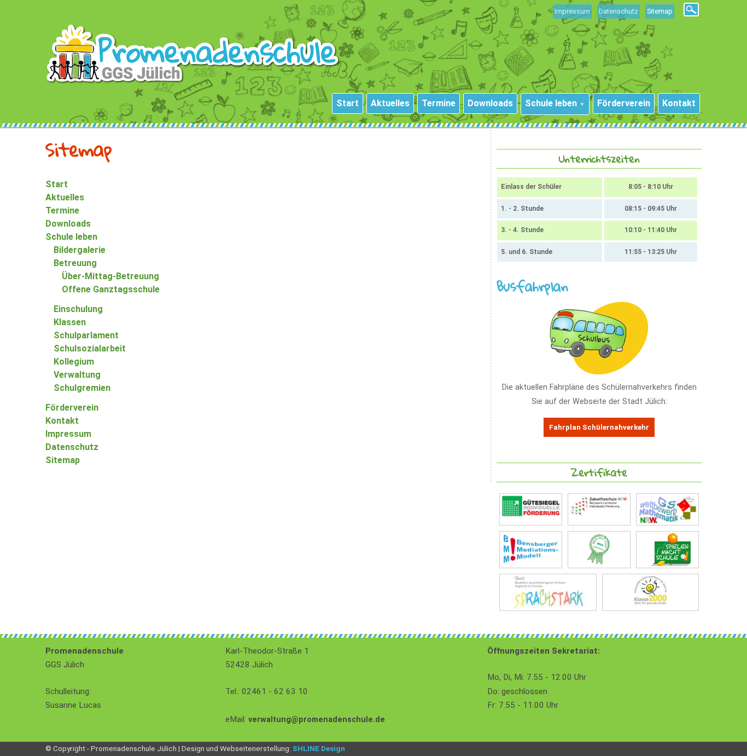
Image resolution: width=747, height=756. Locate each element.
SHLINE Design (319, 748)
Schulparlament (86, 335)
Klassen (70, 322)
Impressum (572, 11)
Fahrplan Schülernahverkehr (599, 427)
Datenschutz (618, 11)
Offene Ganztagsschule (111, 289)
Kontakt (62, 420)
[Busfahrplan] (599, 372)
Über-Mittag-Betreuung (110, 276)
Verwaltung (77, 375)
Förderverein (71, 407)
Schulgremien (82, 388)
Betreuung (75, 263)
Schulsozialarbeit (90, 348)
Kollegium (74, 361)
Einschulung (78, 309)
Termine (62, 210)
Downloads (68, 223)
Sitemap (62, 460)
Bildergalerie (80, 250)
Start (56, 184)
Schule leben (71, 237)
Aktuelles (64, 197)
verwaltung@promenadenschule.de (316, 719)
